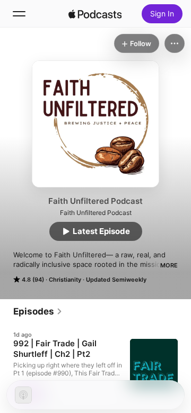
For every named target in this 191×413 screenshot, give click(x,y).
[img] (94, 13)
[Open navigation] (19, 13)
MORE (169, 265)
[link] (38, 311)
